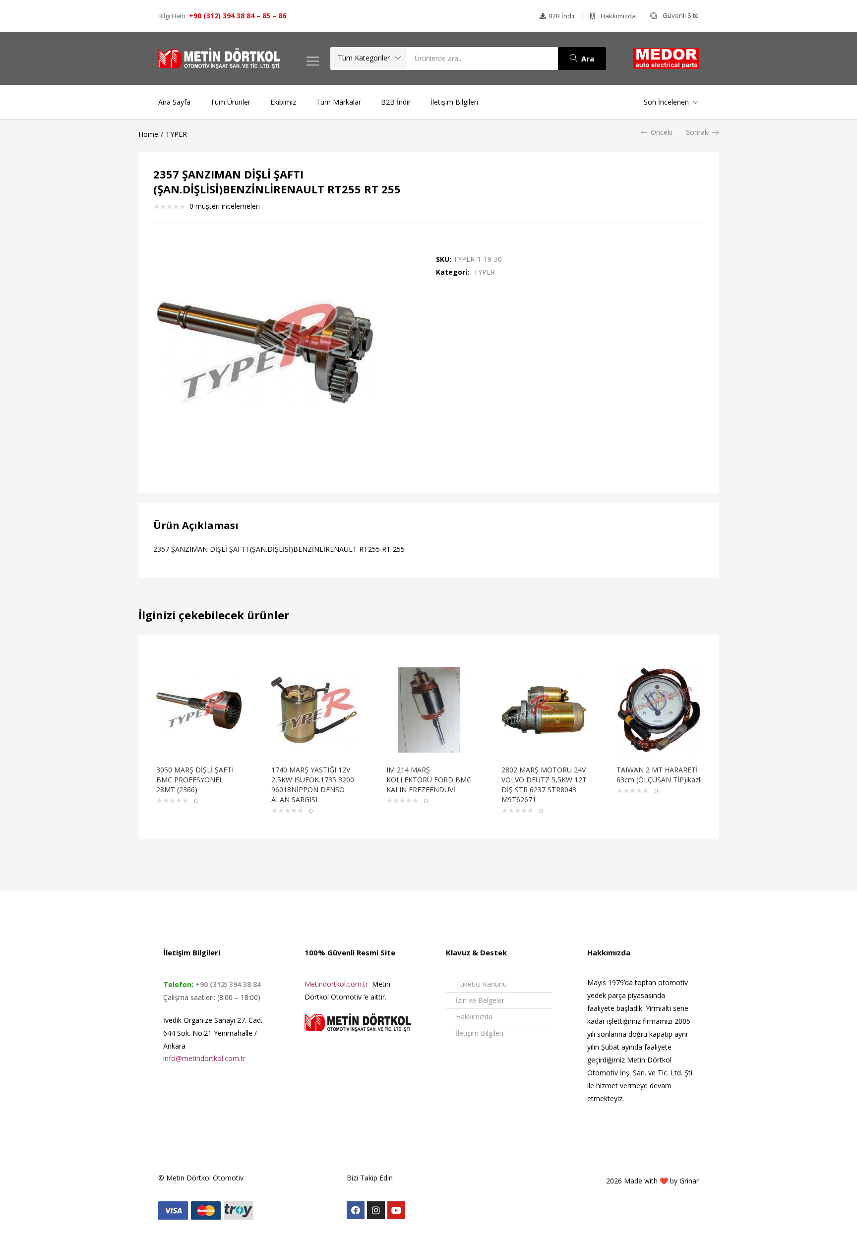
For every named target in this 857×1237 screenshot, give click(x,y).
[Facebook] (356, 1210)
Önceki (662, 132)
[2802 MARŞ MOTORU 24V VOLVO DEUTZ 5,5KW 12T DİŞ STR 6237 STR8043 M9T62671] (544, 709)
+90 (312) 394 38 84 (227, 984)
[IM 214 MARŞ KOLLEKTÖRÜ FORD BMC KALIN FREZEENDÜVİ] (429, 709)
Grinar (689, 1180)
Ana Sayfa (174, 102)
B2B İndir (396, 102)
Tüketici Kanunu (481, 984)
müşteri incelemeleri (224, 206)
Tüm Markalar (338, 102)
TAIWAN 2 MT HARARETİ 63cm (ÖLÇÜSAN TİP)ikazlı (659, 774)
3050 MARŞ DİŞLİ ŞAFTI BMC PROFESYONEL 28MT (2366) (195, 779)
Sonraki (698, 132)
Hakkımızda (474, 1016)
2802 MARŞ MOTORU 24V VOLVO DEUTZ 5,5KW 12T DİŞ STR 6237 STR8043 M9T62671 (544, 784)
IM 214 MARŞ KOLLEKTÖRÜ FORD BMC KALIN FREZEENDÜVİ (428, 779)
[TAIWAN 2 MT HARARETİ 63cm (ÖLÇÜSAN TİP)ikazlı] (659, 709)
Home (148, 134)
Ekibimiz (283, 102)
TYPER (176, 134)
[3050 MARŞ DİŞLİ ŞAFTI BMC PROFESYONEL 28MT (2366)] (199, 709)
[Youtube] (396, 1210)
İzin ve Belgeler (480, 1000)
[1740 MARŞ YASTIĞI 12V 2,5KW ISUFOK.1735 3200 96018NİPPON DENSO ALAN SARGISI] (314, 709)
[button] (557, 16)
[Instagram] (376, 1210)
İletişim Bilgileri (454, 102)
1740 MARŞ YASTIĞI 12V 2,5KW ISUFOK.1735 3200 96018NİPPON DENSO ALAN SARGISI (312, 784)
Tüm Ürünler (230, 102)
